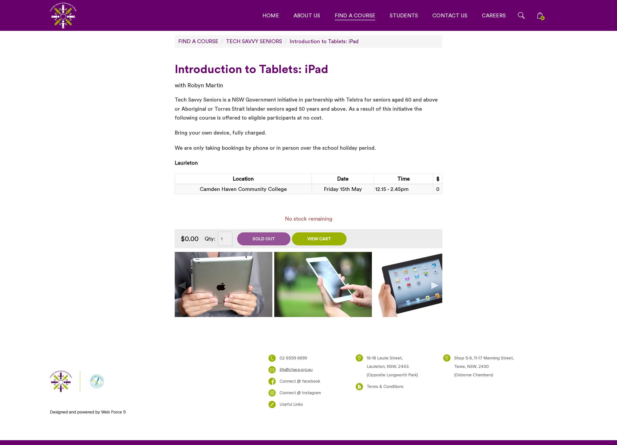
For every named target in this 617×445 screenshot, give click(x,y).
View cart (319, 239)
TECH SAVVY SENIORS (254, 41)
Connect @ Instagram (300, 392)
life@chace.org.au (296, 369)
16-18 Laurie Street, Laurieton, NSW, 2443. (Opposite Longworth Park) (392, 367)
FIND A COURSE (355, 15)
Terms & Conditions (385, 386)
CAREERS (494, 15)
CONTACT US (449, 15)
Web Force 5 (113, 412)
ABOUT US (307, 15)
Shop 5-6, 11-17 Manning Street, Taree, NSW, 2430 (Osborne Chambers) (484, 367)
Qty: (210, 239)
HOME (270, 15)
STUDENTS (404, 15)
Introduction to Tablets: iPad (324, 41)
